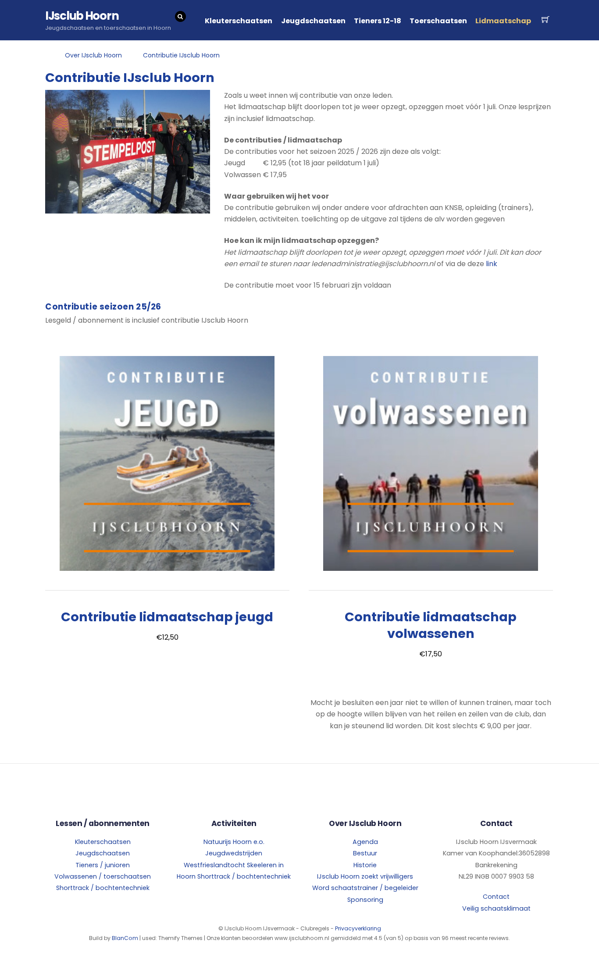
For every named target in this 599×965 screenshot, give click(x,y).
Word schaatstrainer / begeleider (365, 887)
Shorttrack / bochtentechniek (103, 887)
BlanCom (125, 938)
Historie (365, 865)
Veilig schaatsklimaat (496, 908)
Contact (496, 896)
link (491, 264)
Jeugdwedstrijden (233, 853)
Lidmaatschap (503, 21)
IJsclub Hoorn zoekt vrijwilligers (365, 876)
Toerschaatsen (438, 21)
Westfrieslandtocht (214, 865)
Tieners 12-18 (377, 21)
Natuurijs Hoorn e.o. (233, 841)
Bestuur (365, 853)
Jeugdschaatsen (313, 21)
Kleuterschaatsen (238, 21)
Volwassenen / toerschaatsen (102, 876)
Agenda (365, 841)
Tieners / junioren (102, 865)
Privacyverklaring (358, 928)
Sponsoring (365, 899)
